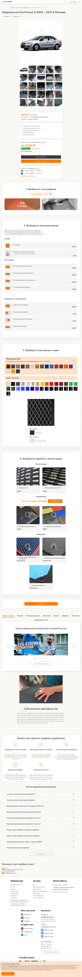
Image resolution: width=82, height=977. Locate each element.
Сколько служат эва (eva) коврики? (21, 794)
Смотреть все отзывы (41, 663)
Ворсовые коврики (39, 887)
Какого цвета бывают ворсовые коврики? (23, 836)
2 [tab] (37, 659)
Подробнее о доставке (28, 176)
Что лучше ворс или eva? (39, 194)
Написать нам (48, 930)
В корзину (41, 604)
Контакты (14, 897)
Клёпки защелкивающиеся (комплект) (27, 558)
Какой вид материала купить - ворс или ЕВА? (24, 842)
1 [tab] (35, 659)
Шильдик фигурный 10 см (53, 487)
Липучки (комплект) (38, 585)
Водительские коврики (40, 891)
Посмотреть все (41, 854)
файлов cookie (13, 966)
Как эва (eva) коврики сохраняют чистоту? (24, 818)
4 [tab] (42, 659)
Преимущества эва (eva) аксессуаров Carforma (25, 806)
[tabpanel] (41, 644)
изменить (36, 168)
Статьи (13, 887)
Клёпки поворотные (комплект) (55, 558)
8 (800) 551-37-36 (47, 917)
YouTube (26, 917)
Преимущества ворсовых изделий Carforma (24, 812)
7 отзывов (33, 114)
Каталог (37, 881)
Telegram (27, 921)
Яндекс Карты (28, 928)
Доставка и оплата (16, 884)
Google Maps (28, 931)
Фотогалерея (15, 891)
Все (34, 884)
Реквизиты (14, 895)
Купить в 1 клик (41, 157)
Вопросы (16, 16)
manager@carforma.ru (48, 926)
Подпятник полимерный (53, 526)
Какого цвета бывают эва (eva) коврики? (23, 830)
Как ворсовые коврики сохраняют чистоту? (24, 824)
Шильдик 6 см (23, 487)
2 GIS (25, 935)
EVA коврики (37, 889)
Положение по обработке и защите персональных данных (20, 900)
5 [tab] (44, 659)
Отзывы (13, 889)
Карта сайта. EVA (38, 897)
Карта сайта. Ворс (38, 895)
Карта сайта (36, 893)
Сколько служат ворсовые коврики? (21, 800)
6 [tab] (47, 659)
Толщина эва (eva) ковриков (18, 848)
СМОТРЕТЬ (54, 501)
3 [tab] (40, 659)
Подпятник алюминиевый (27, 526)
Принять (8, 974)
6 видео (7, 16)
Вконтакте (27, 914)
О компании (14, 893)
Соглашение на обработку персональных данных (18, 904)
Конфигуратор (41, 161)
